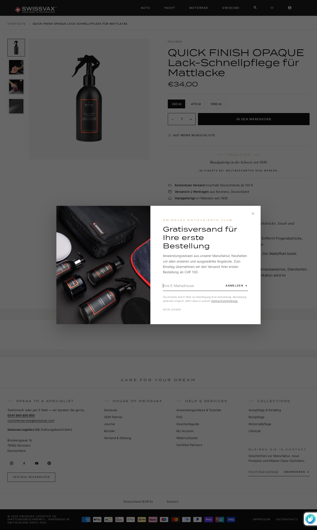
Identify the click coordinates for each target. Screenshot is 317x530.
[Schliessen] (253, 213)
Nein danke (172, 309)
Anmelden (235, 285)
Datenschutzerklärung (224, 301)
